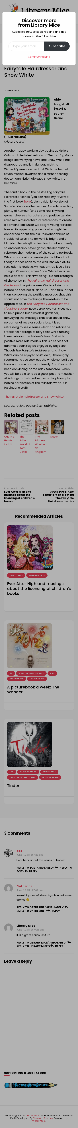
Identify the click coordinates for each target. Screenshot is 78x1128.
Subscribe (56, 46)
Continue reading (39, 56)
